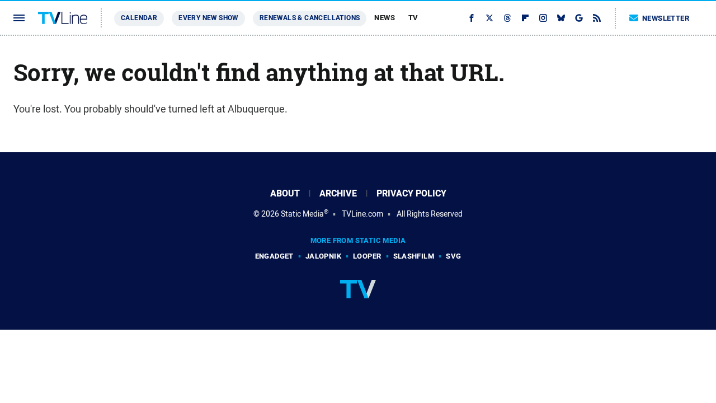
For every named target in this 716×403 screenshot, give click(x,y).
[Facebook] (472, 18)
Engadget (274, 256)
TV (413, 17)
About (285, 193)
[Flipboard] (525, 18)
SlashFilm (414, 256)
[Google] (579, 18)
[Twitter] (489, 18)
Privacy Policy (411, 193)
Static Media (302, 213)
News (384, 17)
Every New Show (208, 18)
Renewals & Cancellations (310, 18)
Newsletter (665, 18)
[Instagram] (543, 18)
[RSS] (597, 18)
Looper (367, 256)
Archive (338, 193)
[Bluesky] (561, 18)
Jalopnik (323, 256)
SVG (453, 256)
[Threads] (507, 18)
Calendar (139, 18)
